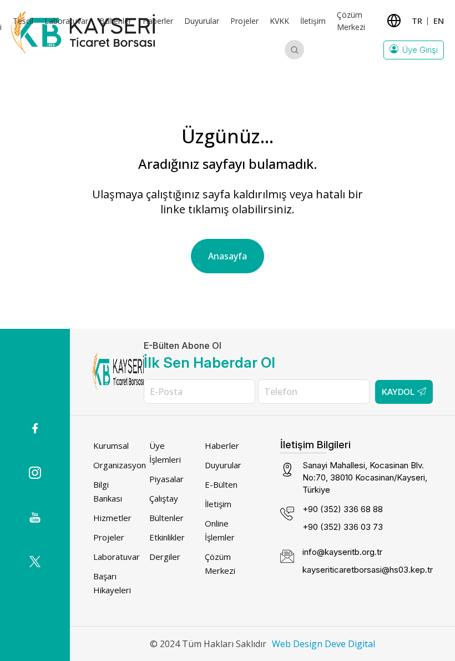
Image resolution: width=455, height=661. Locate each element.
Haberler (158, 21)
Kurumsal (111, 445)
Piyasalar (166, 478)
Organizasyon (119, 464)
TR (417, 20)
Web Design (297, 644)
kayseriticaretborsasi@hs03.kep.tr (367, 569)
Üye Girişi (420, 49)
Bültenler (115, 21)
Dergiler (164, 556)
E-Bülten (221, 484)
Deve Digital (350, 644)
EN (438, 20)
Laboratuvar (66, 21)
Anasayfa (227, 256)
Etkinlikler (167, 537)
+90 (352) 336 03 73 (342, 527)
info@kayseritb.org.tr (342, 552)
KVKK (279, 21)
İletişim (313, 21)
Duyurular (201, 21)
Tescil (23, 21)
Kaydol (398, 392)
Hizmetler (112, 517)
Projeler (244, 21)
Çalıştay (163, 498)
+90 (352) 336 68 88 (342, 509)
